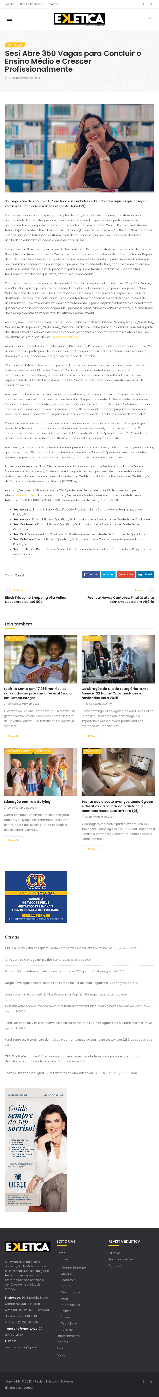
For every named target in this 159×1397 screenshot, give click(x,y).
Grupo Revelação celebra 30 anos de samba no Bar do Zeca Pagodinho (56, 983)
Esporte (66, 1286)
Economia (68, 1280)
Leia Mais (13, 736)
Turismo (67, 1330)
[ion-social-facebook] (144, 4)
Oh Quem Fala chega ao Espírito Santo (33, 960)
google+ (127, 574)
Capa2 (19, 575)
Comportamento (19, 751)
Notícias (62, 1259)
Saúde (65, 1317)
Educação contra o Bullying (27, 801)
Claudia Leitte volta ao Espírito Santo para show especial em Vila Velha (56, 948)
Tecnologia (69, 1323)
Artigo (61, 1354)
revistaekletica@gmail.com (25, 1347)
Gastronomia (70, 1292)
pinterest (146, 574)
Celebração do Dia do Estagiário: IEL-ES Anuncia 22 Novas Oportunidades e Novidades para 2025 (115, 693)
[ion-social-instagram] (151, 4)
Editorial (10, 4)
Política (66, 1311)
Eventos (62, 1342)
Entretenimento (68, 1336)
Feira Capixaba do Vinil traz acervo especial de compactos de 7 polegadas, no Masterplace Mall (74, 1023)
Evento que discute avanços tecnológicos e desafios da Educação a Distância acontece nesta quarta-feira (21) (117, 806)
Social (61, 1348)
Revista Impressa (31, 4)
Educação (15, 45)
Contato (52, 4)
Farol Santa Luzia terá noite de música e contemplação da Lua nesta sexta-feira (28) (67, 1040)
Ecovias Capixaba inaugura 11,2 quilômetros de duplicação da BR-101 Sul (56, 1073)
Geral (65, 1299)
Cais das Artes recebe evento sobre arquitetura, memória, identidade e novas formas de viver (73, 1006)
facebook (91, 574)
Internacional (70, 1305)
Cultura (66, 1274)
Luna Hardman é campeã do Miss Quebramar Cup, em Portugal (51, 994)
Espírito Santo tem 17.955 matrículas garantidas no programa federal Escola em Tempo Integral (38, 693)
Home (61, 1253)
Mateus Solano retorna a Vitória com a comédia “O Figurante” (50, 971)
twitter (109, 574)
